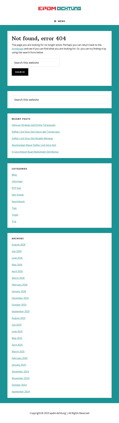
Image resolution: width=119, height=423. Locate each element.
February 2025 (19, 358)
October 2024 (19, 385)
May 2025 (17, 338)
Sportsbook (18, 201)
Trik (14, 221)
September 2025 (21, 311)
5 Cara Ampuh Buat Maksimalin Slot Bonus (35, 151)
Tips (14, 208)
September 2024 (21, 391)
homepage (18, 48)
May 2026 (17, 264)
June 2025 (17, 331)
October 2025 (19, 304)
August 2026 (18, 244)
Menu (61, 21)
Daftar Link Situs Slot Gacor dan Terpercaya (35, 131)
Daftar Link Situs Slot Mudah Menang (32, 138)
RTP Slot (16, 188)
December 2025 (20, 298)
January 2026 (19, 291)
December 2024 (20, 371)
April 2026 (17, 271)
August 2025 (18, 318)
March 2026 (18, 278)
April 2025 (17, 344)
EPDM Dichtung (59, 9)
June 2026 (17, 258)
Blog (14, 174)
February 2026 (19, 284)
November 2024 (20, 378)
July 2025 (16, 324)
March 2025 (18, 351)
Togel (15, 214)
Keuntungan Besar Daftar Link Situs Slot (34, 145)
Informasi (17, 181)
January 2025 (19, 364)
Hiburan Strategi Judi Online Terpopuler (34, 125)
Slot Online (18, 194)
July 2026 (16, 251)
